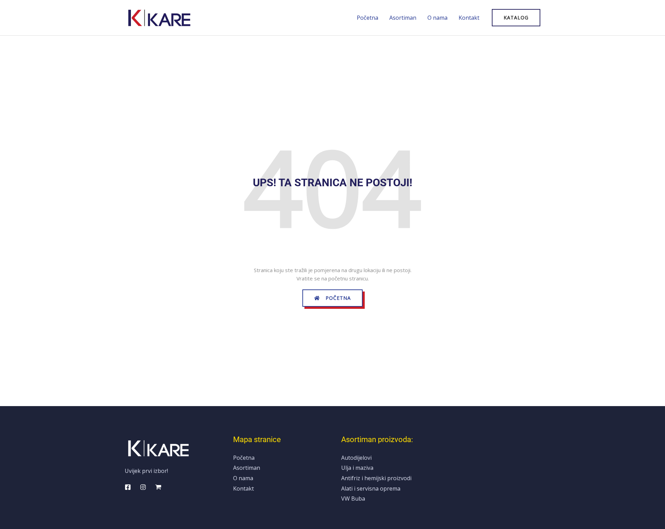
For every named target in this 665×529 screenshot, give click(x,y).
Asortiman (402, 17)
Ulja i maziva (357, 468)
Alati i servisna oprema (370, 488)
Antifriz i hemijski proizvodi (376, 478)
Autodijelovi (356, 457)
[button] (516, 17)
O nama (437, 17)
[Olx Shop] (158, 487)
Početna (367, 17)
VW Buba (353, 498)
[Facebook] (128, 487)
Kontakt (469, 17)
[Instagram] (143, 487)
